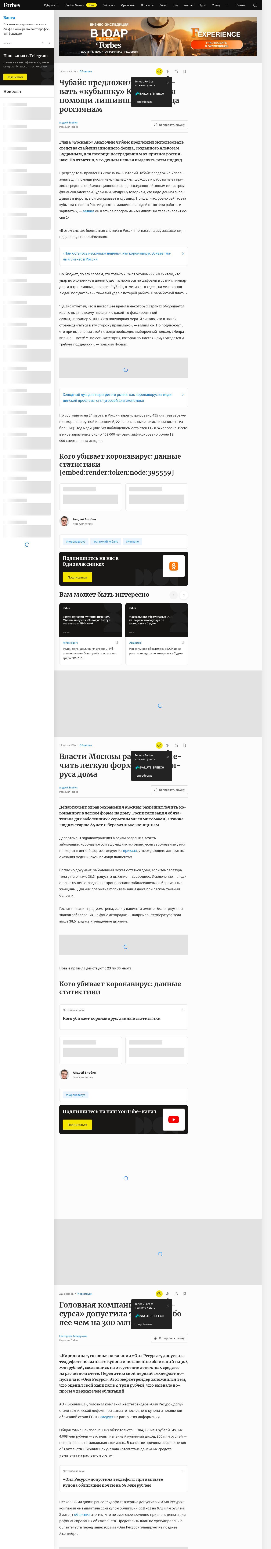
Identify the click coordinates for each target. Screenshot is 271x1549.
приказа (130, 816)
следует (106, 1382)
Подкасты (147, 5)
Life (175, 5)
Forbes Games (80, 5)
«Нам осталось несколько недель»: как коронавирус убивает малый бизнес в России (117, 256)
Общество (135, 609)
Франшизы (128, 5)
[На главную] (11, 5)
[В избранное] (116, 608)
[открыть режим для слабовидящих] (159, 71)
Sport (202, 5)
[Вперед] (194, 463)
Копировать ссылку (172, 125)
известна (89, 1546)
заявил (88, 210)
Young (216, 5)
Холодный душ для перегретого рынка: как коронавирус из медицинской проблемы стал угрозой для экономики (118, 363)
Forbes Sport (70, 609)
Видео (163, 5)
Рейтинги (109, 5)
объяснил (82, 1480)
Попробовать (143, 102)
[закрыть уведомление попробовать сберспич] (168, 83)
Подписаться (77, 543)
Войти (241, 5)
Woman (189, 5)
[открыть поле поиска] (255, 5)
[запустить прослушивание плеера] (167, 71)
